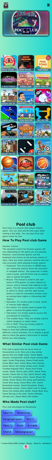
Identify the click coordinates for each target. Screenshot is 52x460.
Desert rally (9, 130)
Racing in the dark (9, 198)
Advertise (46, 443)
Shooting (23, 412)
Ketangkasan (24, 431)
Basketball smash (43, 164)
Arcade (32, 425)
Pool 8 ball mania (43, 97)
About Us (37, 443)
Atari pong (26, 147)
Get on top (43, 114)
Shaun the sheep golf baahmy (9, 147)
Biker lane (26, 80)
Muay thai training (43, 80)
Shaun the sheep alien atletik (26, 181)
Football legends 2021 (26, 97)
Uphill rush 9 (9, 181)
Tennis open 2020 (9, 114)
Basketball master (9, 164)
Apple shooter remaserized (9, 63)
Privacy (29, 443)
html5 (7, 431)
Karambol (26, 164)
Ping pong (43, 63)
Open (48, 5)
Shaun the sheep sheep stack (9, 97)
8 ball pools (9, 80)
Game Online (14, 5)
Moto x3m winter (43, 198)
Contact (22, 443)
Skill (31, 419)
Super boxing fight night (26, 63)
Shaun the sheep (43, 130)
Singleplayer (12, 419)
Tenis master (26, 114)
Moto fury (43, 181)
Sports (8, 412)
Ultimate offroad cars (26, 198)
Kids (20, 425)
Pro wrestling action (26, 130)
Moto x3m (43, 147)
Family (8, 425)
